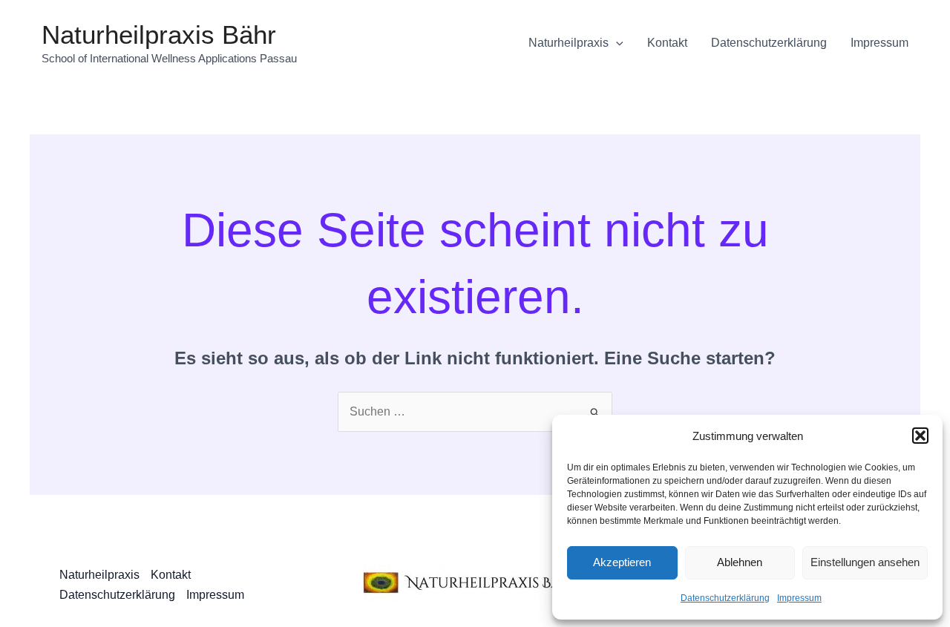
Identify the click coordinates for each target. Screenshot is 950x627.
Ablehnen (739, 562)
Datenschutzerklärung (725, 598)
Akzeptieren (622, 562)
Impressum (799, 598)
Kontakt (667, 42)
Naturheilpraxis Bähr (159, 34)
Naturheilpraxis (568, 42)
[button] (920, 435)
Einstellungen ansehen (865, 562)
